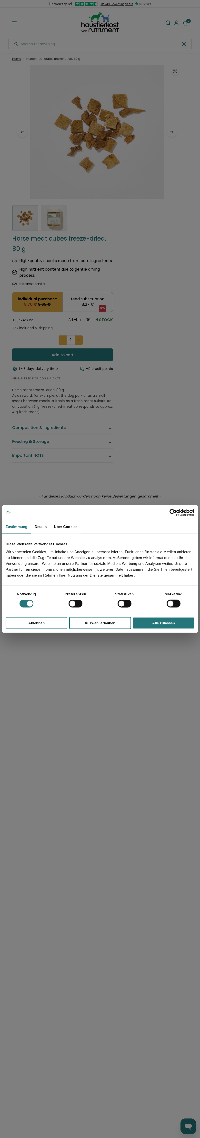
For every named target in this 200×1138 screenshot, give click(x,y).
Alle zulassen (163, 623)
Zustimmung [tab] (16, 527)
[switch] (75, 604)
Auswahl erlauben (100, 623)
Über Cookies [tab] (65, 527)
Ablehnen (36, 623)
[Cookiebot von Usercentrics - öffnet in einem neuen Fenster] (173, 512)
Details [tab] (41, 527)
